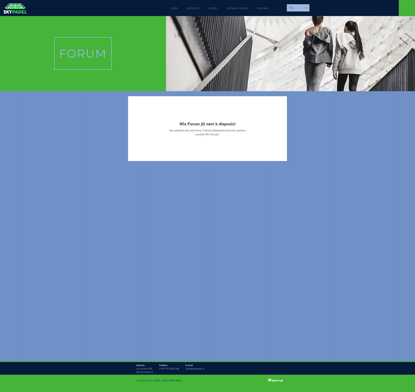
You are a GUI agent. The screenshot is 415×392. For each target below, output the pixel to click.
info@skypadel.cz (195, 368)
